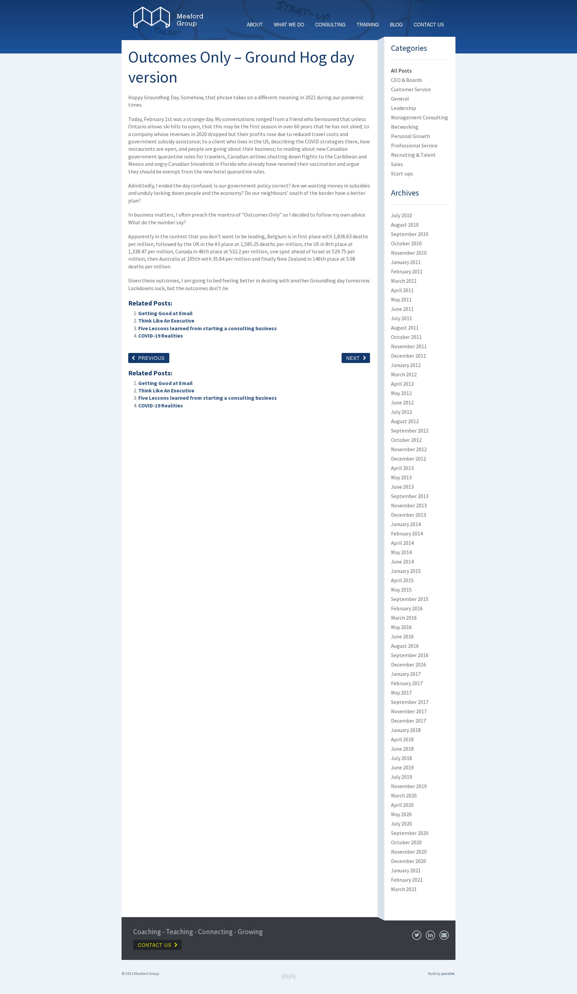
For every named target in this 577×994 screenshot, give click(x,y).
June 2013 (402, 486)
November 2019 (409, 786)
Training (368, 24)
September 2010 (409, 234)
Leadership (403, 108)
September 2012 (409, 430)
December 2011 (408, 355)
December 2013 (408, 514)
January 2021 (406, 870)
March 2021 (404, 889)
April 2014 (402, 542)
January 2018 (406, 730)
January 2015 (406, 571)
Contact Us (429, 24)
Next (353, 358)
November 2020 (409, 851)
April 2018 (402, 739)
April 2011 (402, 290)
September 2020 (409, 833)
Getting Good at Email (165, 313)
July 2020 (401, 823)
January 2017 (406, 673)
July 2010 (401, 215)
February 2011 (407, 271)
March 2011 (404, 280)
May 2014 (401, 552)
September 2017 (409, 702)
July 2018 (401, 758)
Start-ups (402, 173)
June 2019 (402, 767)
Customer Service (411, 89)
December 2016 (408, 664)
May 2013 (401, 477)
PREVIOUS (151, 358)
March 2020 (404, 795)
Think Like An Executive (166, 320)
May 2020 (401, 814)
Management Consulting (419, 117)
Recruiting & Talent (413, 154)
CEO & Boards (406, 80)
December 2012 (408, 458)
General (400, 98)
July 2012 (401, 411)
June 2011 (402, 308)
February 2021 (407, 879)
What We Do (289, 24)
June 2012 (402, 402)
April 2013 (402, 468)
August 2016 (405, 645)
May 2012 (401, 393)
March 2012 (404, 374)
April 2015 (402, 580)
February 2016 (407, 608)
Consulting (330, 24)
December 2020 (408, 861)
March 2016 (404, 617)
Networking (404, 126)
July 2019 (401, 776)
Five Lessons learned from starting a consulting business (207, 328)
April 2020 (402, 804)
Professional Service (414, 145)
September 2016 (409, 655)
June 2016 (402, 636)
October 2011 (406, 337)
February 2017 (407, 683)
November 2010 (409, 252)
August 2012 (405, 421)
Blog (396, 24)
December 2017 (408, 720)
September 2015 (409, 599)
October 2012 (406, 440)
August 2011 (405, 327)
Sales (397, 164)
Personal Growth (410, 136)
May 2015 (401, 589)
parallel (447, 973)
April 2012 (402, 383)
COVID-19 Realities (160, 335)
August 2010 (405, 224)
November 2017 (409, 711)
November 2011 (409, 346)
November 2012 (409, 449)
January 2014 (406, 524)
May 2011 (401, 299)
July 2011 (401, 318)
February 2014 (407, 533)
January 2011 (406, 262)
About (255, 24)
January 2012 (406, 365)
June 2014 (402, 561)
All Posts (401, 70)
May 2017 (401, 692)
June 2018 (402, 748)
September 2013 (409, 496)
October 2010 (406, 243)
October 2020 (406, 842)
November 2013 (409, 505)
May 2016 (401, 627)
